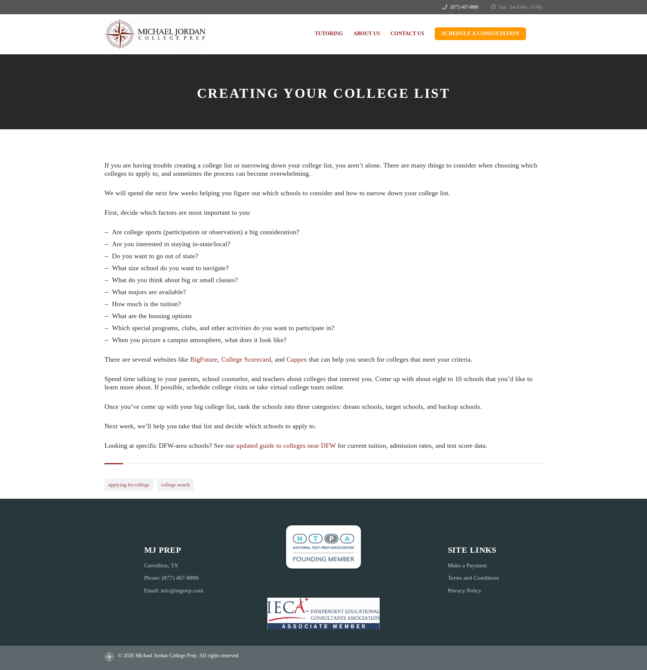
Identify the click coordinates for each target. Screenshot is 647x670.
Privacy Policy (465, 591)
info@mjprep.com (182, 591)
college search (175, 485)
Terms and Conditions (473, 578)
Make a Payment (467, 565)
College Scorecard (246, 359)
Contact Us (407, 33)
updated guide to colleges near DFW (286, 445)
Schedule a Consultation (480, 33)
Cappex (296, 359)
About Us (366, 33)
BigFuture (204, 359)
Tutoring (329, 33)
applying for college (128, 485)
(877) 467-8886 (464, 7)
